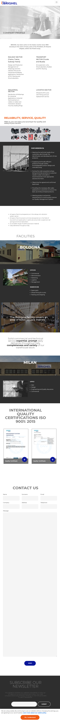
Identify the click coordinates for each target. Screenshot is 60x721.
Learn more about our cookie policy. (34, 713)
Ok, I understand (30, 717)
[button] (7, 317)
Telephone (44, 502)
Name (5, 494)
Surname (25, 494)
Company (6, 502)
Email (42, 494)
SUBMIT (44, 704)
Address (24, 502)
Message (6, 511)
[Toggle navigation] (56, 2)
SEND (30, 663)
